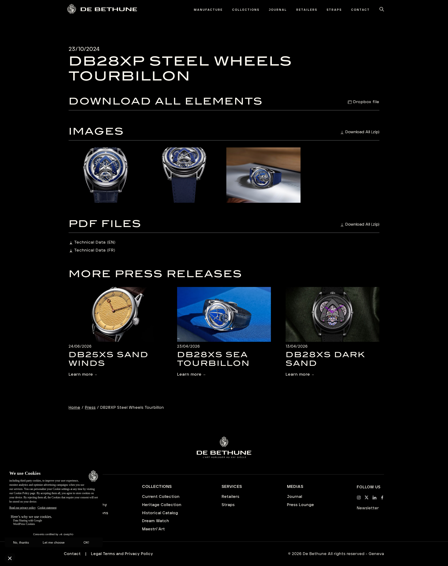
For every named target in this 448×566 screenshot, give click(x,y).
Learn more (81, 374)
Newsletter (368, 508)
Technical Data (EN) (95, 242)
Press (90, 407)
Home (74, 407)
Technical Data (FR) (94, 250)
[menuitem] (208, 10)
